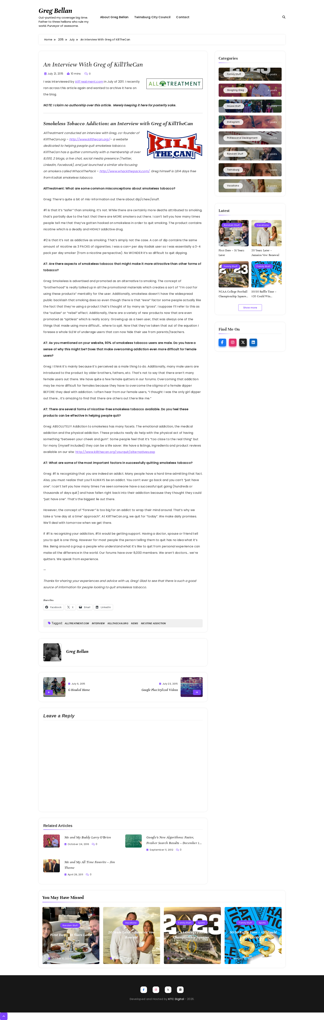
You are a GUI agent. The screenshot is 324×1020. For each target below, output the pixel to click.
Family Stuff (231, 266)
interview (98, 623)
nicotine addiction (153, 623)
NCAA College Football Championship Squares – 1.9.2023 (233, 296)
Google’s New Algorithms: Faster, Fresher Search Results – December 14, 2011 (174, 843)
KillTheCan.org (118, 623)
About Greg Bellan (114, 17)
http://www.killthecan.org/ (89, 139)
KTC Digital (176, 999)
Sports (201, 922)
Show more (250, 307)
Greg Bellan (55, 11)
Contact (182, 17)
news (134, 623)
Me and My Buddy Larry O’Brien (87, 837)
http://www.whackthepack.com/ (124, 171)
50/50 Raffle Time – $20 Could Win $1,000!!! (263, 296)
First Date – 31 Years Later (71, 935)
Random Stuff (232, 225)
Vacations (263, 225)
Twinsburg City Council (152, 17)
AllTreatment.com (89, 81)
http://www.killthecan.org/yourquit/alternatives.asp (115, 452)
